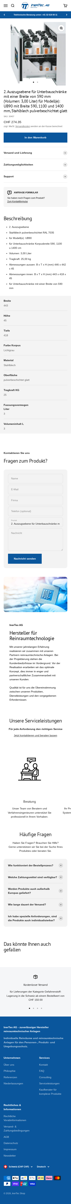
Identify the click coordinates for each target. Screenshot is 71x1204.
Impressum (10, 1149)
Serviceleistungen (49, 1083)
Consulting (45, 1077)
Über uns (9, 1064)
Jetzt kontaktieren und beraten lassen (35, 735)
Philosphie (9, 1070)
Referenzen (10, 1077)
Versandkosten (22, 126)
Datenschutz (11, 1143)
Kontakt (43, 1064)
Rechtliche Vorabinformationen (15, 1118)
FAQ (41, 1070)
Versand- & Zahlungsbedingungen (16, 1128)
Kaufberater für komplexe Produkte (50, 1091)
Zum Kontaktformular (17, 201)
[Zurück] (4, 15)
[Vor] (66, 15)
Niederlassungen (13, 1083)
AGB (6, 1136)
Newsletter (10, 1155)
